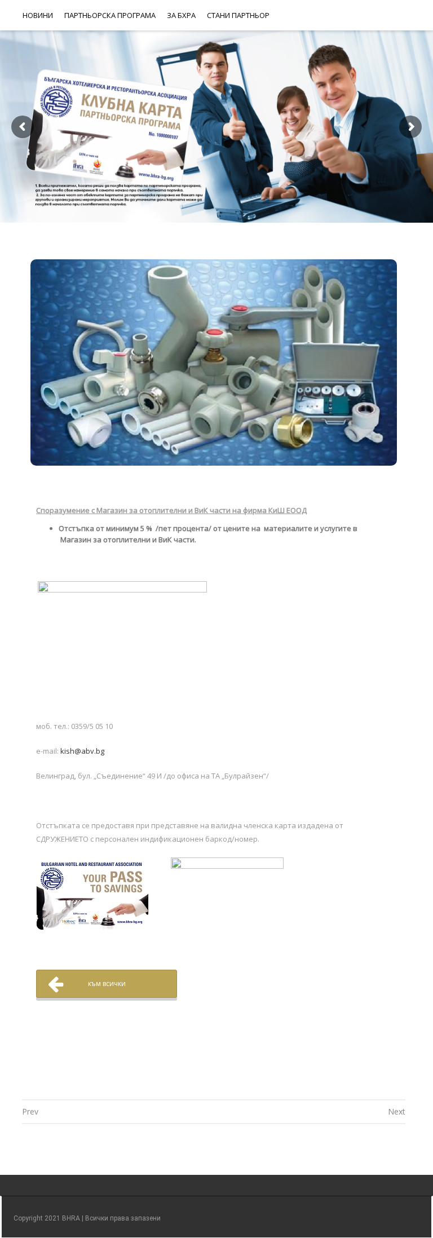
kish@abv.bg (82, 751)
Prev (30, 1111)
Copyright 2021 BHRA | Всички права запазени (87, 1218)
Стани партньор (238, 15)
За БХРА (181, 15)
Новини (38, 15)
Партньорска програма (110, 15)
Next (396, 1111)
